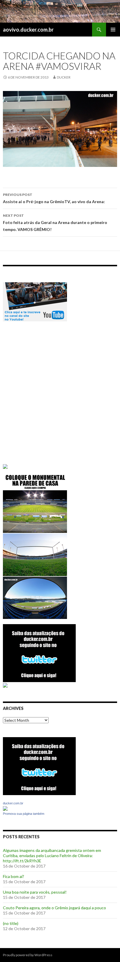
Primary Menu (113, 30)
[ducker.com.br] (5, 808)
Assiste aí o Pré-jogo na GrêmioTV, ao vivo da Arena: (54, 198)
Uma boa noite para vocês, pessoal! (35, 892)
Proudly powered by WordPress (27, 955)
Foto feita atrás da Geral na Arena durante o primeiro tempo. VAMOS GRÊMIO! (55, 222)
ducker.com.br (13, 803)
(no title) (10, 923)
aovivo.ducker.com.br (28, 29)
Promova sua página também (23, 813)
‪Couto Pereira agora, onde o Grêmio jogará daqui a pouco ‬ (55, 907)
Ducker (63, 77)
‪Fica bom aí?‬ (13, 876)
